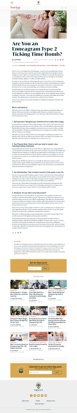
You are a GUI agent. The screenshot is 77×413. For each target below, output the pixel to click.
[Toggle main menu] (66, 8)
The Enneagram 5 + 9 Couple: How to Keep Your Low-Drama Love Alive (19, 294)
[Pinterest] (63, 60)
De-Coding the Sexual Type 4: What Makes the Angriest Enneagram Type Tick (38, 320)
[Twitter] (58, 60)
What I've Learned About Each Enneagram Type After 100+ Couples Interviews (19, 346)
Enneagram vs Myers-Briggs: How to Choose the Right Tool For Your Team (19, 320)
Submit (45, 268)
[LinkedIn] (60, 60)
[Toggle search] (62, 8)
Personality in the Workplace (56, 290)
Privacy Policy (51, 401)
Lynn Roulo (17, 60)
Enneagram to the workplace (42, 251)
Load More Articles (38, 359)
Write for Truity (39, 404)
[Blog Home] (15, 8)
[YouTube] (38, 395)
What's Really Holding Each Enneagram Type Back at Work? (56, 294)
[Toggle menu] (12, 2)
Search (38, 401)
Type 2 (19, 71)
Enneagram (22, 65)
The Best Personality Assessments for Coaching (56, 345)
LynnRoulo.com (24, 253)
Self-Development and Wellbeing (36, 65)
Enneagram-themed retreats (49, 248)
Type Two (62, 65)
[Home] (38, 3)
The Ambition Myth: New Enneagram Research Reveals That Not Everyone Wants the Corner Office (57, 321)
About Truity (25, 401)
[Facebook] (55, 60)
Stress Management (52, 65)
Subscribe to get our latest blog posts (45, 366)
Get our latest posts (38, 262)
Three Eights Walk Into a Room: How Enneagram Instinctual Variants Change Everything (37, 295)
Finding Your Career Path (55, 342)
